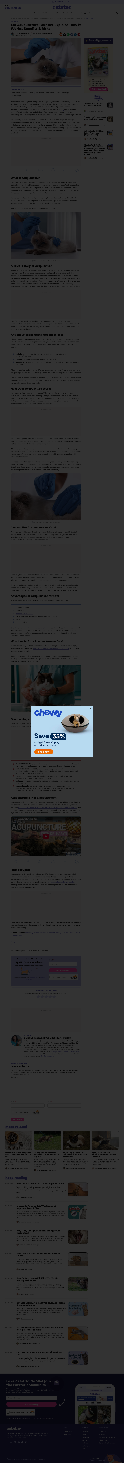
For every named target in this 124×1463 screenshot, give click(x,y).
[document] (62, 731)
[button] (90, 708)
